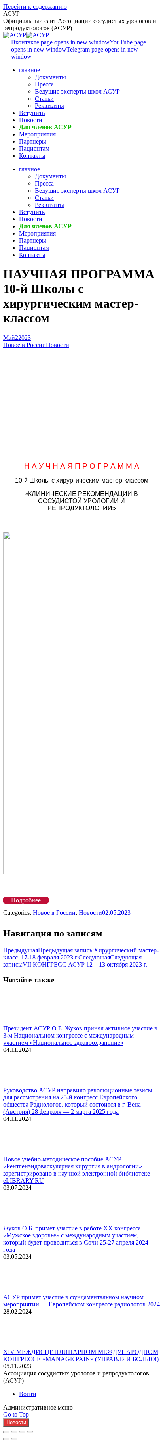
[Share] (14, 1432)
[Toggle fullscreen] (22, 1432)
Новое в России (24, 344)
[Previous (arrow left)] (6, 1439)
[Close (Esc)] (6, 1432)
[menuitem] (29, 70)
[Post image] (25, 1021)
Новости (57, 344)
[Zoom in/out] (30, 1432)
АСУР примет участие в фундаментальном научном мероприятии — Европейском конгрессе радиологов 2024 (81, 1301)
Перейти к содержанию (35, 6)
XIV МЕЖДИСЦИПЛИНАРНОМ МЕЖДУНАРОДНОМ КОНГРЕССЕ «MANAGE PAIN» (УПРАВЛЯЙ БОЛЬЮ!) (81, 1355)
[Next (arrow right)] (14, 1439)
